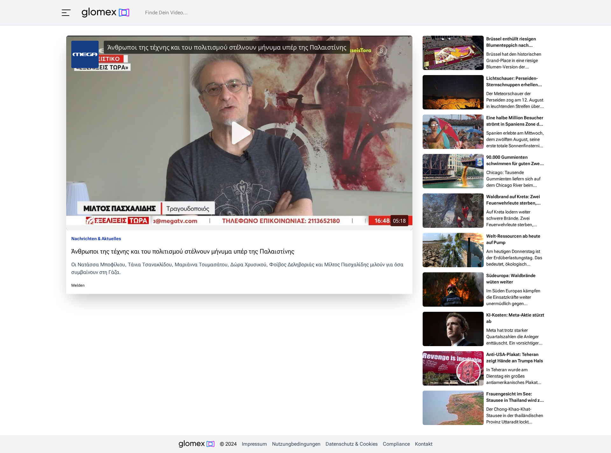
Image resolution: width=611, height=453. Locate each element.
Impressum (254, 444)
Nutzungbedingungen (296, 444)
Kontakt (423, 444)
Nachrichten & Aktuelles (96, 238)
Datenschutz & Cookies (352, 444)
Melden (78, 285)
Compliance (396, 444)
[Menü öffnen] (66, 13)
